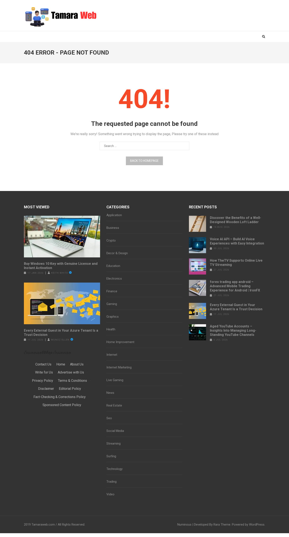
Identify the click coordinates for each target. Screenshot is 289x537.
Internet (111, 355)
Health (110, 329)
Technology (114, 469)
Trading (111, 481)
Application (114, 215)
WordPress (256, 524)
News (110, 393)
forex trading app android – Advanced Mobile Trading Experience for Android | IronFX (235, 286)
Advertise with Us (71, 372)
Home (60, 364)
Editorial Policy (70, 389)
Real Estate (114, 405)
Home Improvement (120, 342)
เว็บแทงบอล (62, 353)
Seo (109, 418)
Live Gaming (114, 380)
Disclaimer (46, 389)
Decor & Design (117, 253)
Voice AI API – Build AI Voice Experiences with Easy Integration (237, 241)
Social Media (115, 431)
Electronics (114, 278)
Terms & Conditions (72, 381)
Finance (111, 291)
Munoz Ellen (60, 339)
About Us (77, 364)
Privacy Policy (42, 381)
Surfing (111, 456)
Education (113, 266)
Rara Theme (221, 524)
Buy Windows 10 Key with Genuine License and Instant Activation (61, 266)
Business (112, 228)
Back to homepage (144, 160)
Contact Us (43, 364)
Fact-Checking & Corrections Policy (59, 397)
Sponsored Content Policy (62, 405)
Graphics (112, 317)
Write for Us (44, 372)
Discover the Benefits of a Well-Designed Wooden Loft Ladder (235, 220)
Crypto (111, 240)
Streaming (113, 443)
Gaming (111, 304)
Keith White (59, 273)
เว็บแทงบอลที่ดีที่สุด (38, 353)
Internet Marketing (119, 367)
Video (110, 494)
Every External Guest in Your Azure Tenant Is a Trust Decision (61, 332)
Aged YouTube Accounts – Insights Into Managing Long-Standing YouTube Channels (233, 330)
